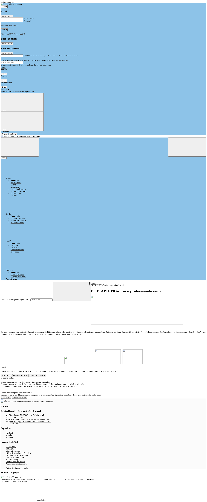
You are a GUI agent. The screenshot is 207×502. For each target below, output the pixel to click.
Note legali (10, 449)
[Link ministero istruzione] (11, 4)
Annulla (4, 134)
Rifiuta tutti (20, 375)
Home (93, 283)
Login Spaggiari (62, 60)
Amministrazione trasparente (16, 464)
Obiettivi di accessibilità (15, 457)
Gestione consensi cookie (15, 462)
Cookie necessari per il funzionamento (15, 393)
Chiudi (4, 74)
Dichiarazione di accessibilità (17, 455)
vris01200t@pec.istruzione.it (30, 422)
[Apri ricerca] (187, 147)
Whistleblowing (12, 460)
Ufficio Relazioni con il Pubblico (18, 453)
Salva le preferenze (19, 397)
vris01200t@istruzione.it (30, 419)
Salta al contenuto (7, 2)
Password (27, 21)
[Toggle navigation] (20, 147)
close (4, 158)
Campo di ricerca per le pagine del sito (15, 300)
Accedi (4, 6)
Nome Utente (29, 18)
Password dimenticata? (9, 25)
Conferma (12, 134)
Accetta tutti (37, 375)
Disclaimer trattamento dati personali (15, 481)
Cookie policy (11, 447)
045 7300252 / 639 (16, 417)
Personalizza (6, 375)
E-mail (26, 56)
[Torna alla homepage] (103, 136)
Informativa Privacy (13, 451)
